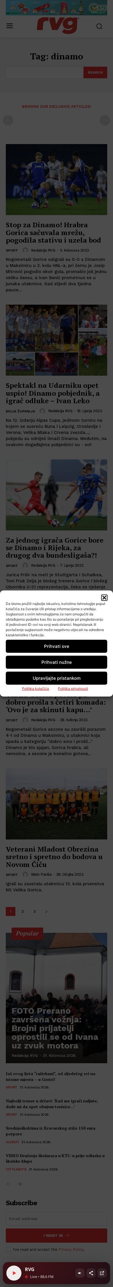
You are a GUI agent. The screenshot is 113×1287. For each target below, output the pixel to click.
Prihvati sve (56, 646)
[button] (104, 598)
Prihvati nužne (56, 662)
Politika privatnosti (73, 688)
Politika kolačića (35, 688)
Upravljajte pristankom (57, 678)
